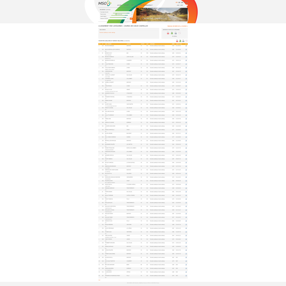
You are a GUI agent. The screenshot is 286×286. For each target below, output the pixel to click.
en (182, 2)
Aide (132, 5)
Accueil (119, 5)
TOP (99, 280)
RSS (149, 282)
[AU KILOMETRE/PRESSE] (176, 33)
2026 (178, 5)
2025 (181, 5)
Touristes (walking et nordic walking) (107, 32)
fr (176, 2)
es (187, 2)
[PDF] (169, 33)
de (179, 2)
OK (131, 18)
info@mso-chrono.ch (143, 282)
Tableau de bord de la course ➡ (177, 26)
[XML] (180, 33)
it (184, 2)
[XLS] (173, 33)
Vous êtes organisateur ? (144, 5)
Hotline (126, 5)
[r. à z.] (108, 9)
